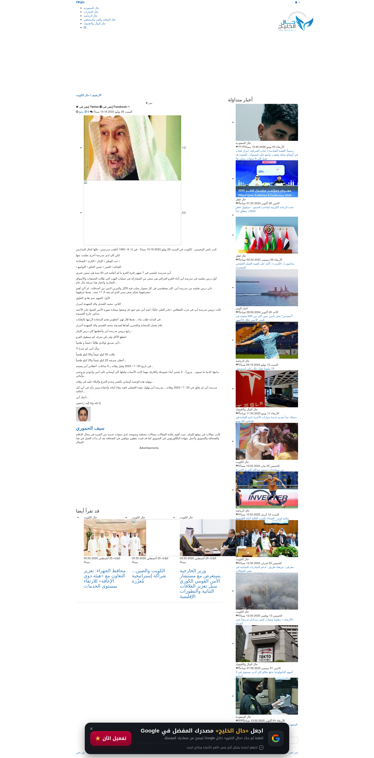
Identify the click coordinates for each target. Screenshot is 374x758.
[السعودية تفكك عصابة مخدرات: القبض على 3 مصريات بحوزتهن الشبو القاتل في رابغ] (267, 696)
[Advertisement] (187, 64)
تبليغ (82, 111)
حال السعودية (91, 8)
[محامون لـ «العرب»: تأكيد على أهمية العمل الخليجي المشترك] (267, 235)
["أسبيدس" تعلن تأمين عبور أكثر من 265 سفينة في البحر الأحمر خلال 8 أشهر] (267, 287)
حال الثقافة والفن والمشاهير (100, 19)
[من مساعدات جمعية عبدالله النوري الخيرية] (267, 441)
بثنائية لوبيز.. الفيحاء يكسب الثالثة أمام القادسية (262, 518)
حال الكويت (82, 95)
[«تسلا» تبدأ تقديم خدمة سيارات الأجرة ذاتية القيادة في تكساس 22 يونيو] (267, 388)
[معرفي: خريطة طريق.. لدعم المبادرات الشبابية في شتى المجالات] (267, 538)
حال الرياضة (91, 16)
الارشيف (96, 95)
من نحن (293, 752)
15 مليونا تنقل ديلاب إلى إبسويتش (255, 368)
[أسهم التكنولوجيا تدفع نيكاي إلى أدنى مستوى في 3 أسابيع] (267, 643)
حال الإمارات (91, 12)
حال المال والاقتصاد (95, 23)
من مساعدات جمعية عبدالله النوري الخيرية (260, 469)
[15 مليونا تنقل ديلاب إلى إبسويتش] (267, 340)
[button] (297, 2)
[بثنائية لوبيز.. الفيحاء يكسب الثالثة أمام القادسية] (267, 490)
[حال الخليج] (295, 20)
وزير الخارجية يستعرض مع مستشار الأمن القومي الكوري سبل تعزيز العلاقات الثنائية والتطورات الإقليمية (200, 583)
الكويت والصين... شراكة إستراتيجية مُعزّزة (149, 575)
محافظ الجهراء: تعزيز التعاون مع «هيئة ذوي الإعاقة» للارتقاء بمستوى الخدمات (105, 578)
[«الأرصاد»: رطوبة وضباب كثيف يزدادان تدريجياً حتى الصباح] (267, 591)
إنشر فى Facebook (115, 107)
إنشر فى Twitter (89, 107)
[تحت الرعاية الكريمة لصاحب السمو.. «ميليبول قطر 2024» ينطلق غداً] (267, 178)
